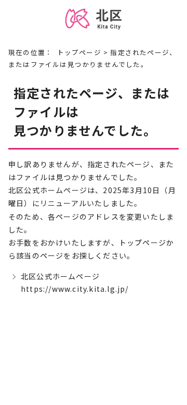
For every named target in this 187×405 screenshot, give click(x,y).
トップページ (79, 52)
